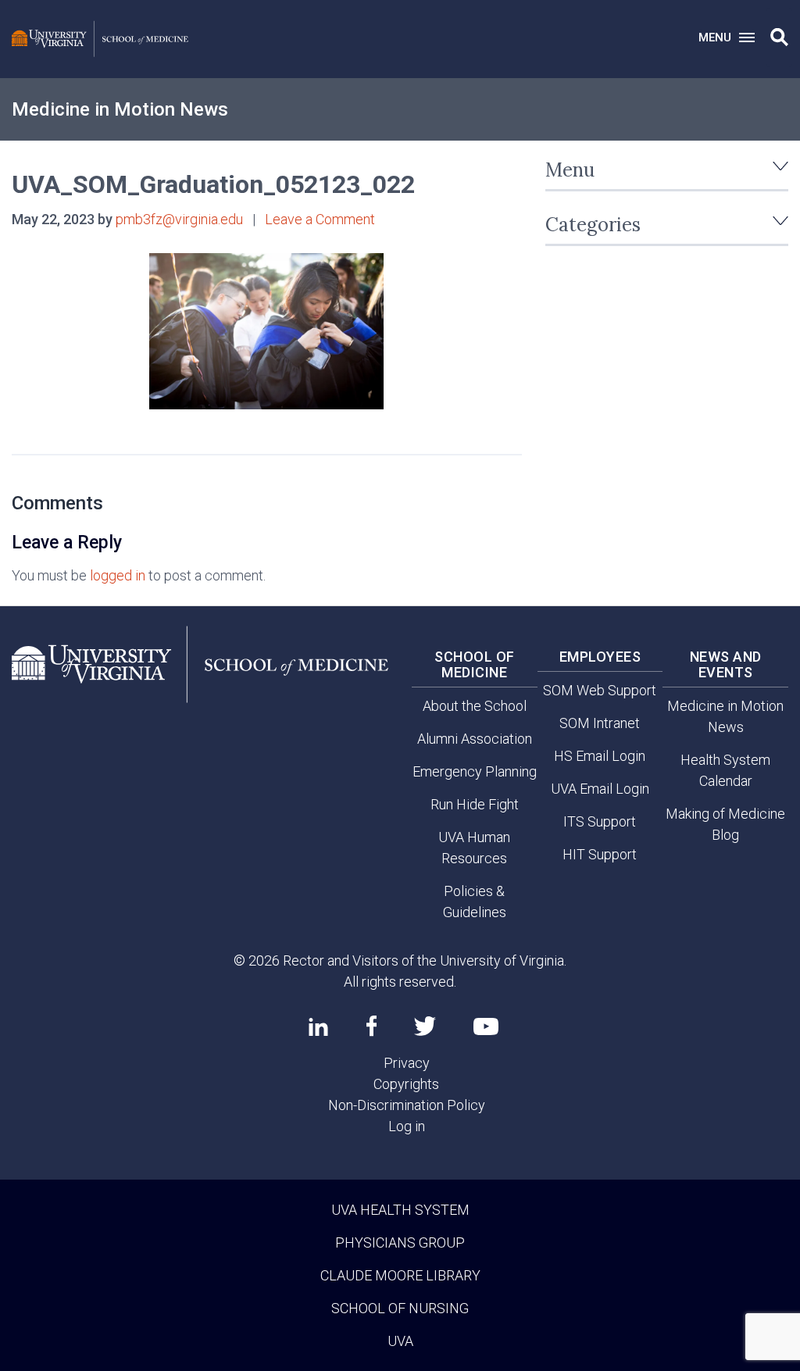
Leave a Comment (320, 219)
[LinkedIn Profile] (318, 1026)
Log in (406, 1126)
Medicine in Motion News (120, 109)
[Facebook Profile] (371, 1026)
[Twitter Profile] (425, 1026)
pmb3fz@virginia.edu (179, 219)
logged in (117, 575)
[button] (779, 37)
